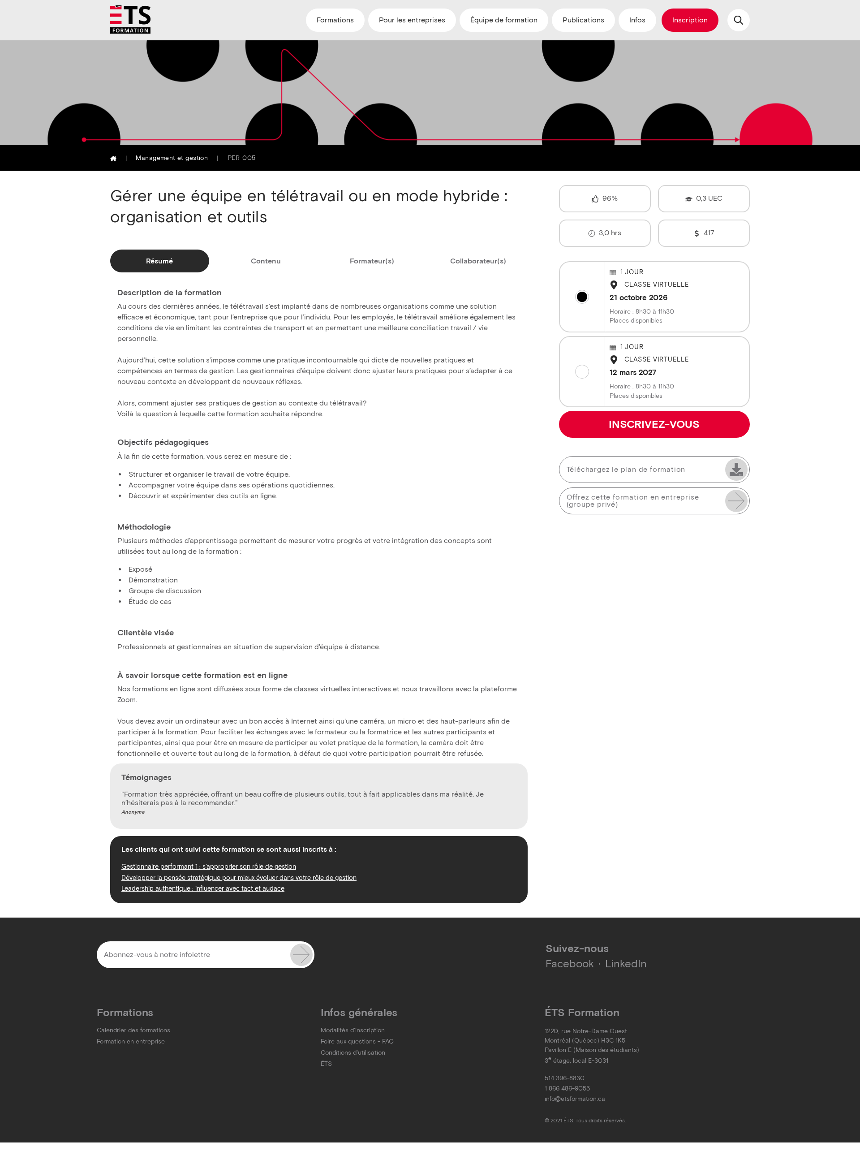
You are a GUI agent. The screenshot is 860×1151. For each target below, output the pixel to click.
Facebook (570, 963)
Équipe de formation (504, 20)
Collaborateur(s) (478, 261)
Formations (335, 20)
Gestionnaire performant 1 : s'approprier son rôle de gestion (208, 866)
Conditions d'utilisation (353, 1052)
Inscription (690, 20)
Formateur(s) (372, 261)
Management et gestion (172, 158)
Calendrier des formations (133, 1030)
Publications (583, 20)
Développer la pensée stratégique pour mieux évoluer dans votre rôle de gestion (239, 878)
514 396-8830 (565, 1078)
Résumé (159, 261)
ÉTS (326, 1064)
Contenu (266, 261)
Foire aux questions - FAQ (357, 1041)
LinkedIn (626, 963)
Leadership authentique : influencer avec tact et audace (202, 888)
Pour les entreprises (412, 20)
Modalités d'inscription (353, 1030)
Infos (637, 20)
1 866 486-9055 (567, 1088)
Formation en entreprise (131, 1041)
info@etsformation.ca (575, 1099)
